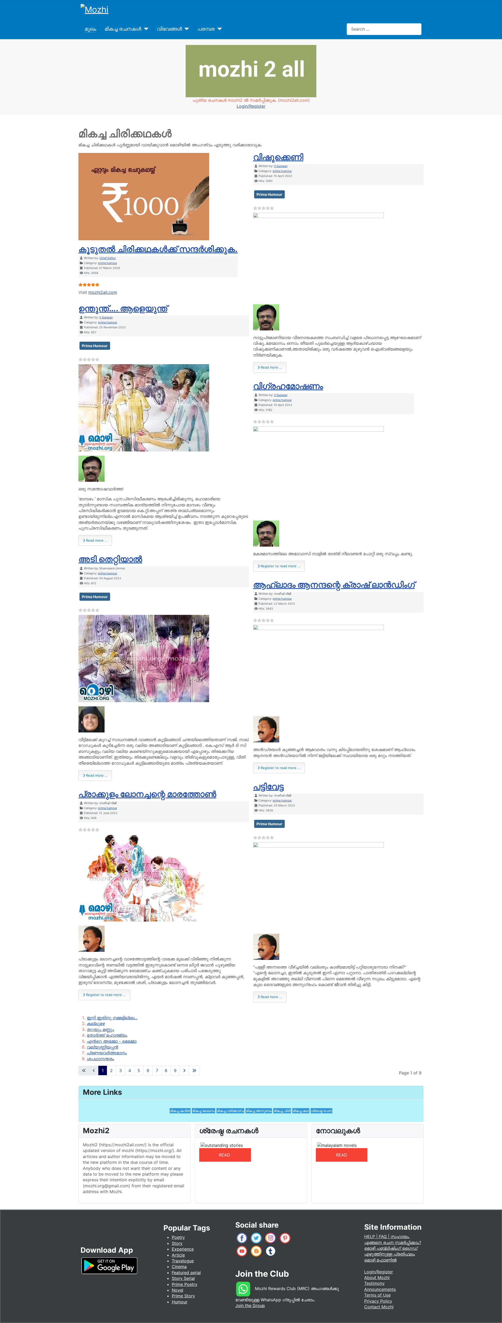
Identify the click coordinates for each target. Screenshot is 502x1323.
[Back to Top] (493, 1313)
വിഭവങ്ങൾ (169, 29)
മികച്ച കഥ (301, 1111)
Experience (183, 1249)
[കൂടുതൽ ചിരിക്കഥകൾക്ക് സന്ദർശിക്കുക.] (143, 196)
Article (178, 1255)
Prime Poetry (184, 1284)
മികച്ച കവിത (180, 1111)
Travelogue (183, 1260)
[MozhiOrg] (241, 1237)
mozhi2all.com (102, 292)
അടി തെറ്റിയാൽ (110, 559)
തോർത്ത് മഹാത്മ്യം (107, 1035)
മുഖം (90, 29)
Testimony (374, 1283)
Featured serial (186, 1272)
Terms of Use (377, 1295)
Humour (179, 1301)
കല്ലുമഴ (96, 1023)
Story (177, 1243)
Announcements (380, 1289)
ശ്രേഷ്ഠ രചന (321, 1111)
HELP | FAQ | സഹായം (387, 1236)
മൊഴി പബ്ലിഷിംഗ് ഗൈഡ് (390, 1248)
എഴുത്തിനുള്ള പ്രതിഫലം (389, 1254)
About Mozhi (377, 1277)
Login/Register (251, 106)
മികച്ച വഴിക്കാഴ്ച (230, 1111)
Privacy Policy (378, 1301)
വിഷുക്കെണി (278, 157)
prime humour (107, 263)
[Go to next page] (184, 1070)
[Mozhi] (109, 1265)
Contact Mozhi (378, 1306)
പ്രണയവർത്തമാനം (107, 1052)
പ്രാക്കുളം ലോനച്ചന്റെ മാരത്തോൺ (147, 794)
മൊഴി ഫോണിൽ (380, 1260)
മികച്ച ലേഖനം (203, 1111)
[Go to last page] (194, 1070)
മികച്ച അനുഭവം (258, 1111)
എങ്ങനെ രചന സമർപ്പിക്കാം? (392, 1242)
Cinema (179, 1266)
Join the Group (250, 1305)
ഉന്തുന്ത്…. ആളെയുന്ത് (122, 308)
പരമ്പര (206, 29)
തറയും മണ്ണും (100, 1029)
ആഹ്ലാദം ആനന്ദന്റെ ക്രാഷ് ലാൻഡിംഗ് (334, 585)
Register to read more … (105, 995)
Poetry (178, 1237)
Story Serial (183, 1278)
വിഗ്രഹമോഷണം (288, 386)
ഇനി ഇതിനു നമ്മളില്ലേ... (112, 1017)
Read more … (96, 540)
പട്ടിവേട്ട (268, 786)
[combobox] (384, 29)
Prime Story (183, 1295)
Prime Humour (95, 345)
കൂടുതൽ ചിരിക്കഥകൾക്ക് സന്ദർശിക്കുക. (158, 249)
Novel (177, 1290)
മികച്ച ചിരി (282, 1111)
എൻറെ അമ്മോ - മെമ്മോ (111, 1041)
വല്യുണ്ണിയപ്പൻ (102, 1047)
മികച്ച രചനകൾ (123, 29)
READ (225, 1155)
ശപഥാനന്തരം (100, 1058)
